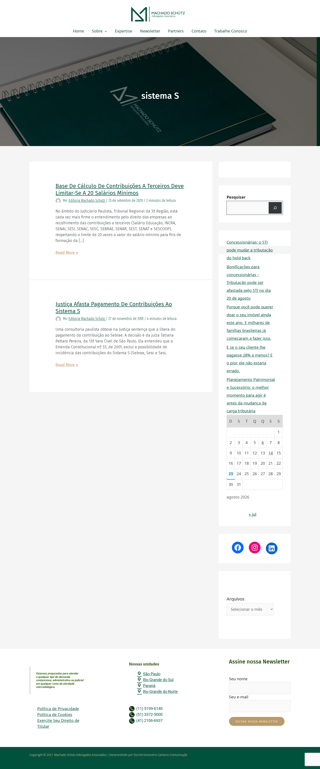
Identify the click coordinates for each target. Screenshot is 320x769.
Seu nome (238, 678)
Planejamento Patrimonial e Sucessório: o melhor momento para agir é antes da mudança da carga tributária (251, 395)
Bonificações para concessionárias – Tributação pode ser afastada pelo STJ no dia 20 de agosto (249, 282)
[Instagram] (255, 547)
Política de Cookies (54, 714)
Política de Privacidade (58, 708)
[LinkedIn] (272, 548)
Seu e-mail (238, 696)
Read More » (67, 253)
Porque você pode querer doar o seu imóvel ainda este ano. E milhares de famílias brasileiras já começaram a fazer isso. (250, 322)
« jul (252, 514)
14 (270, 453)
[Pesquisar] (275, 208)
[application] (105, 31)
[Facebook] (238, 547)
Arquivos (235, 599)
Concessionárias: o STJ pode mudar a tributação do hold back (250, 250)
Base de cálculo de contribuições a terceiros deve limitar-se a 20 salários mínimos (120, 189)
